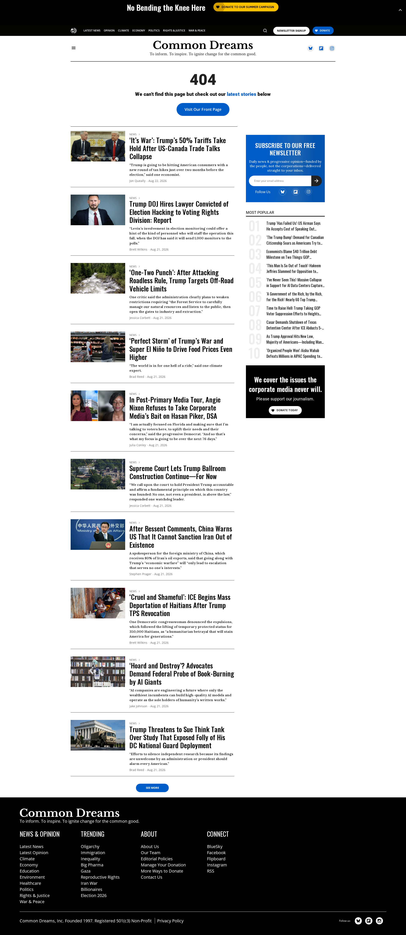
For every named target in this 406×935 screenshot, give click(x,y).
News (133, 134)
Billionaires (91, 889)
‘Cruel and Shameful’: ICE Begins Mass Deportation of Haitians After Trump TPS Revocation (179, 605)
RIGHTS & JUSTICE (174, 30)
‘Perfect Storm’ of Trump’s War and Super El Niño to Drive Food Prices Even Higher (180, 349)
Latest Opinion (34, 852)
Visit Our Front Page (203, 109)
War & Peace (32, 901)
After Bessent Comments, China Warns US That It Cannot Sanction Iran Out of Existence (180, 536)
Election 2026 (94, 895)
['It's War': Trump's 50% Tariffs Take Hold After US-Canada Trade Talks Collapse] (98, 146)
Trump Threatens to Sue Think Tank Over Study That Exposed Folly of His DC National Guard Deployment (177, 737)
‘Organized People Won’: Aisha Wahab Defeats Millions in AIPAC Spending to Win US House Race (293, 353)
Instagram (217, 865)
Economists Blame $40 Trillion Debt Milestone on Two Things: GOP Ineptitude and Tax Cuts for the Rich (292, 254)
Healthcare (30, 883)
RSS (210, 871)
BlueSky (214, 846)
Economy (29, 865)
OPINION (109, 30)
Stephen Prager (140, 574)
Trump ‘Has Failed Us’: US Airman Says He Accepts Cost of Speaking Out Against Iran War (293, 226)
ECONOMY (138, 30)
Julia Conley (137, 445)
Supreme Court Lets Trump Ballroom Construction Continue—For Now (177, 472)
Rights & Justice (35, 895)
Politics (27, 889)
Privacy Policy (170, 921)
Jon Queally (137, 181)
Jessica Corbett (139, 318)
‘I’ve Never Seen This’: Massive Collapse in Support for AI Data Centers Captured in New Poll (295, 283)
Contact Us (151, 877)
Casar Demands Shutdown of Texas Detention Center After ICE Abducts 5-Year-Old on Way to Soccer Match (294, 325)
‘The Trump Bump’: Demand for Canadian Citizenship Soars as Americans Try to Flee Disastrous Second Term (295, 240)
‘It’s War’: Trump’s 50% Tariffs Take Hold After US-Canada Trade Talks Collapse (177, 148)
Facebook (216, 852)
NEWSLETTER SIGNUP (291, 30)
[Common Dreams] (74, 30)
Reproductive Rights (100, 877)
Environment (32, 877)
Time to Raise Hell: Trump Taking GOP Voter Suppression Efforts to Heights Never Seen (293, 311)
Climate (27, 859)
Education (29, 871)
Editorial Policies (157, 859)
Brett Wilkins (138, 249)
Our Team (150, 852)
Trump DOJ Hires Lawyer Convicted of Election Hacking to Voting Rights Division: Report (179, 212)
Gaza (86, 871)
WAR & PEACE (197, 30)
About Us (150, 846)
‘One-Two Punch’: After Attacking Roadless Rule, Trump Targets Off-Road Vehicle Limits (181, 280)
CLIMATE (123, 30)
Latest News (32, 846)
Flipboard (216, 859)
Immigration (93, 852)
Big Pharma (92, 865)
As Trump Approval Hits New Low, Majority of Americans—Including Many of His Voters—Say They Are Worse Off (294, 339)
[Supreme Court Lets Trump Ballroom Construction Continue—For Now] (98, 474)
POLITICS (154, 30)
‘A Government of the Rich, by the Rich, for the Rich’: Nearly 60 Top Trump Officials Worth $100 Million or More (294, 297)
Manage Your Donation (163, 865)
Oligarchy (90, 846)
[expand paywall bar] (400, 10)
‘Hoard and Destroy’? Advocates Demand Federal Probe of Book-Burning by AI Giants (181, 673)
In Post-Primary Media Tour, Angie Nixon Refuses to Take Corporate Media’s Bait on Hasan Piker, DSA (175, 407)
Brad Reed (136, 377)
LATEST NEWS (92, 30)
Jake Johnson (138, 706)
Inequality (90, 859)
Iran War (89, 883)
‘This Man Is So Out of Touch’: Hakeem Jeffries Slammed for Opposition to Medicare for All (293, 268)
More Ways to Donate (162, 871)
